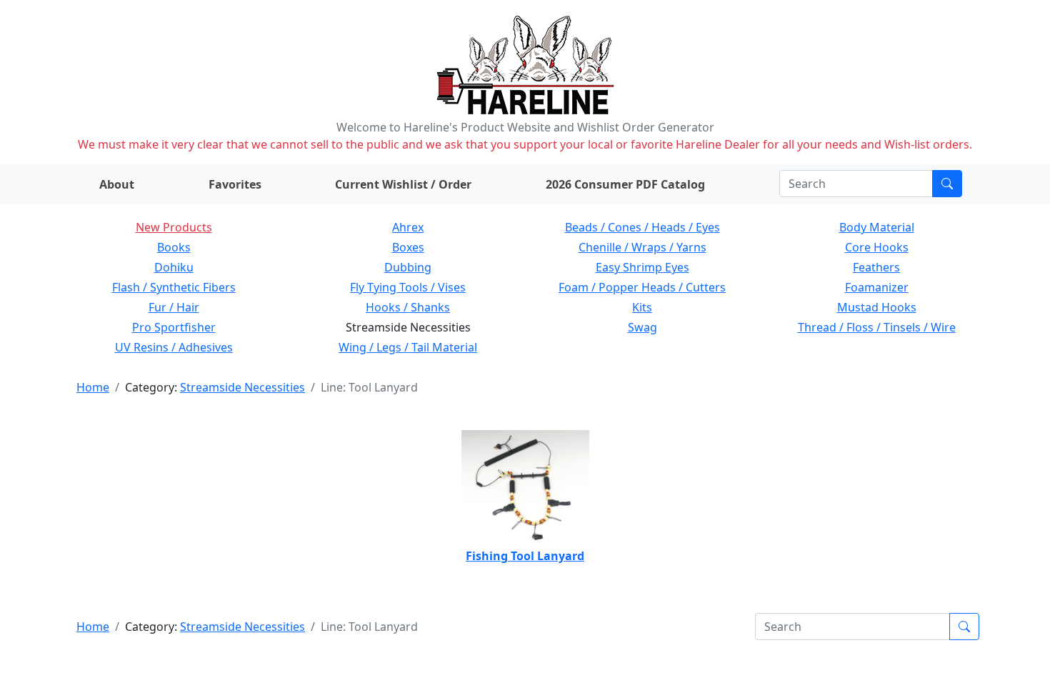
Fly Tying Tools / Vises (408, 287)
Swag (642, 327)
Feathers (876, 267)
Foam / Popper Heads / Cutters (642, 287)
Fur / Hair (174, 307)
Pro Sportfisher (174, 327)
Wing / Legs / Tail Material (408, 347)
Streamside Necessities (242, 387)
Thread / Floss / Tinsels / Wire (877, 327)
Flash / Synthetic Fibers (174, 287)
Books (174, 247)
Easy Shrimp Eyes (642, 267)
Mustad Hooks (876, 307)
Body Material (876, 227)
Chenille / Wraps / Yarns (642, 247)
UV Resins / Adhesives (174, 347)
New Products (174, 227)
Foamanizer (877, 287)
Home (92, 387)
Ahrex (408, 227)
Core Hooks (877, 247)
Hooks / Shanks (408, 307)
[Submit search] (947, 183)
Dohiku (174, 267)
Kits (642, 307)
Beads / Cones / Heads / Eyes (642, 227)
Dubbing (407, 267)
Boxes (408, 247)
